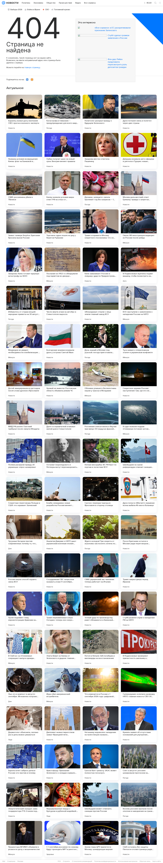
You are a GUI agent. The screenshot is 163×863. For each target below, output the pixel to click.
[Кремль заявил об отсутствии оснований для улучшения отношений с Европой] (139, 724)
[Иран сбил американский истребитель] (62, 686)
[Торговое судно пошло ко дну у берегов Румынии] (62, 227)
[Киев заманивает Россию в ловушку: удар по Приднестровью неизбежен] (100, 265)
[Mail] (3, 3)
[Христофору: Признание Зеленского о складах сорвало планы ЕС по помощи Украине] (62, 762)
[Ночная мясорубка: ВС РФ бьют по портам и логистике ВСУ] (100, 457)
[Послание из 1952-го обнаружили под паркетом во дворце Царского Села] (62, 265)
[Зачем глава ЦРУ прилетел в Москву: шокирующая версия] (100, 839)
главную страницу (32, 67)
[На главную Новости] (11, 3)
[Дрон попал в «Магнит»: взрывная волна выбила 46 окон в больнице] (139, 495)
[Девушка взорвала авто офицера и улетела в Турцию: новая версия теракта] (139, 151)
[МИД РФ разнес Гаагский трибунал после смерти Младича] (24, 418)
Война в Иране (33, 10)
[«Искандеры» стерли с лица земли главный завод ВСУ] (100, 304)
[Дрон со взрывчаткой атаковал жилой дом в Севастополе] (62, 418)
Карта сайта (156, 861)
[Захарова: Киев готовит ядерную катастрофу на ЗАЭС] (24, 265)
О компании (11, 861)
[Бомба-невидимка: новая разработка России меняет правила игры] (62, 495)
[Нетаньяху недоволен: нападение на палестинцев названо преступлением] (100, 724)
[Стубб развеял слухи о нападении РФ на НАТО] (139, 609)
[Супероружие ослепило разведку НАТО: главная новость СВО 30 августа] (139, 686)
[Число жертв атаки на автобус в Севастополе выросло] (62, 304)
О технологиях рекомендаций (82, 861)
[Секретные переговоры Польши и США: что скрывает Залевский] (24, 495)
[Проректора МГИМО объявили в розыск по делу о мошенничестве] (24, 839)
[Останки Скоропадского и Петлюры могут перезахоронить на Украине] (62, 457)
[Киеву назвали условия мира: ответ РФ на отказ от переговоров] (62, 189)
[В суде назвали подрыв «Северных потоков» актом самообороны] (139, 418)
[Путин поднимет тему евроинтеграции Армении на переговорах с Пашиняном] (24, 609)
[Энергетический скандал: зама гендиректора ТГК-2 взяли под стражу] (24, 801)
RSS (59, 861)
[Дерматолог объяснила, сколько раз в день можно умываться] (24, 724)
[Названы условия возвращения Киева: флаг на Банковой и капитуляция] (24, 151)
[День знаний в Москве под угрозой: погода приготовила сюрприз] (100, 342)
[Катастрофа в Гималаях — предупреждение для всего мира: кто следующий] (62, 113)
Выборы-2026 (16, 10)
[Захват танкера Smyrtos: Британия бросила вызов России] (24, 227)
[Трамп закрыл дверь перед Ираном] (139, 571)
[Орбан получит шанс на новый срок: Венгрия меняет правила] (62, 151)
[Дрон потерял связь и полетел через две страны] (139, 113)
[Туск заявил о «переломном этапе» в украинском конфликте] (139, 342)
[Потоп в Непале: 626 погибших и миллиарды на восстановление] (100, 648)
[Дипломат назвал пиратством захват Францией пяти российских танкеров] (62, 724)
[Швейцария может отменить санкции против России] (100, 801)
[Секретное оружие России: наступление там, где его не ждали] (139, 380)
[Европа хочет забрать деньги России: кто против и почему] (24, 762)
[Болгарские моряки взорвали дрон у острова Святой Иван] (62, 342)
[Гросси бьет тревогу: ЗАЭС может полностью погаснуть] (100, 762)
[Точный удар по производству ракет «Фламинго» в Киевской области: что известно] (100, 609)
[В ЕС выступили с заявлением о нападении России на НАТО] (139, 304)
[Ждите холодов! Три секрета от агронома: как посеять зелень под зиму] (100, 533)
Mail (3, 861)
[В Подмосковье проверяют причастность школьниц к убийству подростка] (139, 648)
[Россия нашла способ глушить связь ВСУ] (24, 571)
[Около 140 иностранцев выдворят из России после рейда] (139, 227)
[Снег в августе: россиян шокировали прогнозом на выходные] (139, 762)
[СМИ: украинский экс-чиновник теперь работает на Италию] (100, 571)
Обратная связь (144, 861)
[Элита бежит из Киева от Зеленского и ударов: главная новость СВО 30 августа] (62, 648)
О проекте (66, 861)
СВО (47, 10)
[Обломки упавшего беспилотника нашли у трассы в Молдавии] (100, 380)
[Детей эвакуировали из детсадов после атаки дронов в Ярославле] (24, 380)
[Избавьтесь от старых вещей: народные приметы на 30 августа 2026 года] (24, 304)
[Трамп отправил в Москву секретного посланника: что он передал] (100, 227)
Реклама (20, 861)
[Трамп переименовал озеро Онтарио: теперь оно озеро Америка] (62, 609)
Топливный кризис (62, 10)
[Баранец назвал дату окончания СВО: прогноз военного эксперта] (24, 113)
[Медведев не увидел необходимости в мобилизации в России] (24, 342)
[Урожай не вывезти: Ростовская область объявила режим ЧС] (62, 380)
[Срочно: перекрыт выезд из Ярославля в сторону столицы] (100, 495)
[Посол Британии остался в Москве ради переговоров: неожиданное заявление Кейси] (139, 533)
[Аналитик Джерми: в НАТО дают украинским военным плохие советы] (62, 533)
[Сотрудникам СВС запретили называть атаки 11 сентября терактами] (62, 571)
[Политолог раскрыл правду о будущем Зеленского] (100, 113)
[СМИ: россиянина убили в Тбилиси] (24, 189)
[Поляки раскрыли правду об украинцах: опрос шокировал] (24, 457)
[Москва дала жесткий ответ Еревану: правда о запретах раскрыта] (139, 189)
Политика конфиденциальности (105, 861)
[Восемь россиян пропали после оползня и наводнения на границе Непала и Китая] (139, 801)
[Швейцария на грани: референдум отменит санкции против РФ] (139, 457)
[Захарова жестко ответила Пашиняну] (100, 151)
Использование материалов (127, 861)
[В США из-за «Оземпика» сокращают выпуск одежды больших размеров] (24, 648)
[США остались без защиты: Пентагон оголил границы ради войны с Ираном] (139, 839)
